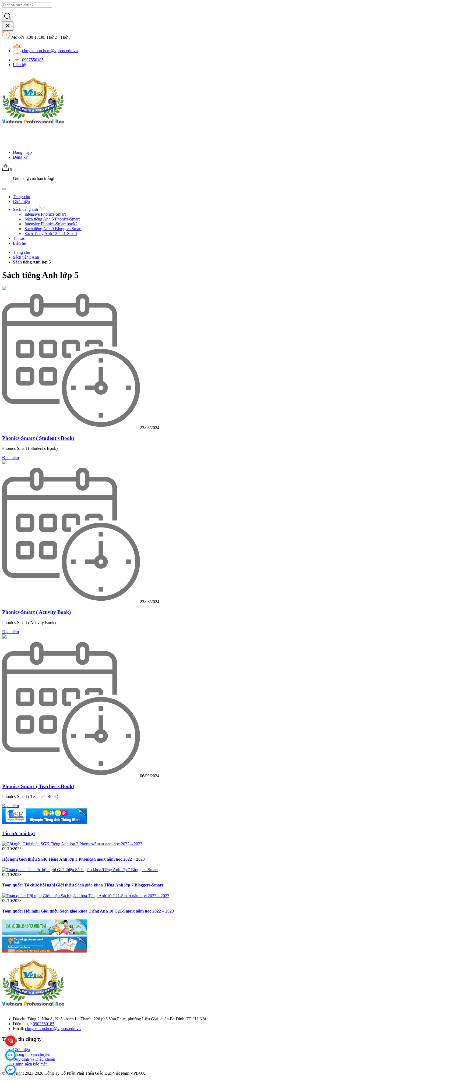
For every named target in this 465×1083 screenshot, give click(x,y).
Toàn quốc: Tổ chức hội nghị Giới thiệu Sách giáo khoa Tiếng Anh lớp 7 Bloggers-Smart (82, 885)
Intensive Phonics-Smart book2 (51, 224)
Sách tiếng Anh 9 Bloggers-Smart (53, 228)
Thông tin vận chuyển (31, 1054)
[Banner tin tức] (44, 823)
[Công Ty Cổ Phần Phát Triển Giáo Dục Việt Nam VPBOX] (34, 127)
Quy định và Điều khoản (34, 1059)
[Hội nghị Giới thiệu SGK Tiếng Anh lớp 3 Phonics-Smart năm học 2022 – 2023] (72, 844)
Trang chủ (21, 196)
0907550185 (33, 60)
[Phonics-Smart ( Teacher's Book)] (4, 637)
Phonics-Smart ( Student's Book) (38, 438)
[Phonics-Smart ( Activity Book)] (4, 463)
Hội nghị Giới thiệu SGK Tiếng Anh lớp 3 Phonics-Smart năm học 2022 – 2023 (73, 859)
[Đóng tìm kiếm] (7, 26)
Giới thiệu (21, 201)
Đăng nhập (22, 152)
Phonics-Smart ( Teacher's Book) (38, 786)
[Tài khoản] (5, 143)
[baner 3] (44, 951)
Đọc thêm (10, 457)
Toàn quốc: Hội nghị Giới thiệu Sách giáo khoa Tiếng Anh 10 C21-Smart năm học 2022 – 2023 (88, 911)
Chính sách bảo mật (30, 1064)
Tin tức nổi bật (18, 833)
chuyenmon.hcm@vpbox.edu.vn (50, 50)
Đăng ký (20, 157)
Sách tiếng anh (26, 209)
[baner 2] (44, 934)
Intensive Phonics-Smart (45, 214)
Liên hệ (19, 64)
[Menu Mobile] (4, 189)
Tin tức (19, 238)
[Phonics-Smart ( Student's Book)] (4, 289)
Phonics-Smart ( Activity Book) (36, 612)
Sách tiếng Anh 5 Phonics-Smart (52, 219)
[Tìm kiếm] (7, 16)
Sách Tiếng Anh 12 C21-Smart (50, 233)
